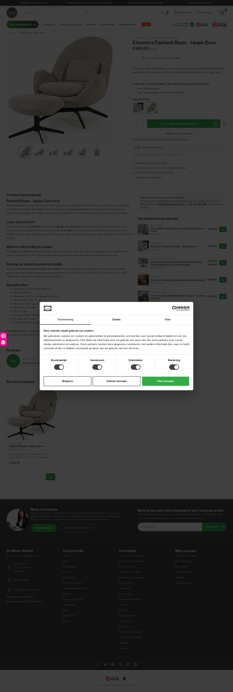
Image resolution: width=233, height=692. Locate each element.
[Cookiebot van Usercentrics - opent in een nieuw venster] (175, 308)
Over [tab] (168, 319)
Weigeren (67, 381)
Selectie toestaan (116, 381)
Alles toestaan (165, 381)
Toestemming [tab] (65, 319)
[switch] (97, 367)
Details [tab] (116, 319)
